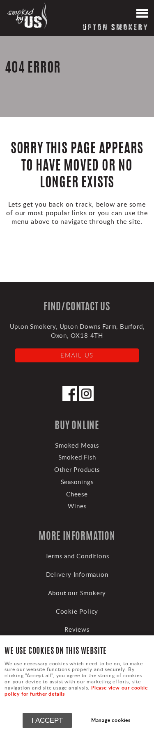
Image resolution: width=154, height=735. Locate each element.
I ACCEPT (47, 720)
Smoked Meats (77, 445)
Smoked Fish (77, 457)
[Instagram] (86, 398)
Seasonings (77, 482)
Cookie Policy (77, 611)
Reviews (77, 629)
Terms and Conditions (77, 556)
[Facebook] (69, 398)
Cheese (77, 494)
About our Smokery (77, 593)
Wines (77, 506)
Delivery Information (77, 574)
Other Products (76, 469)
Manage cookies (111, 720)
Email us (76, 355)
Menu (141, 14)
